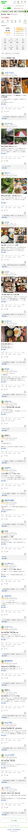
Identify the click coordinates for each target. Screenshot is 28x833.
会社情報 (9, 829)
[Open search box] (2, 53)
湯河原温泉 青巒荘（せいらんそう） (9, 14)
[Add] (25, 15)
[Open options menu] (26, 72)
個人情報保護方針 (17, 829)
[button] (5, 63)
